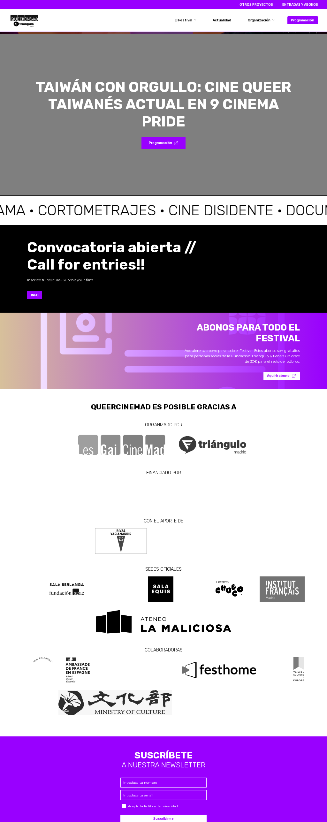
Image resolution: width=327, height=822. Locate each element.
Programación (302, 20)
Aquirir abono (278, 376)
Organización (259, 20)
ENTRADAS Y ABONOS (300, 5)
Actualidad (222, 20)
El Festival (184, 20)
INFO (35, 295)
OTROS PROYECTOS (256, 5)
